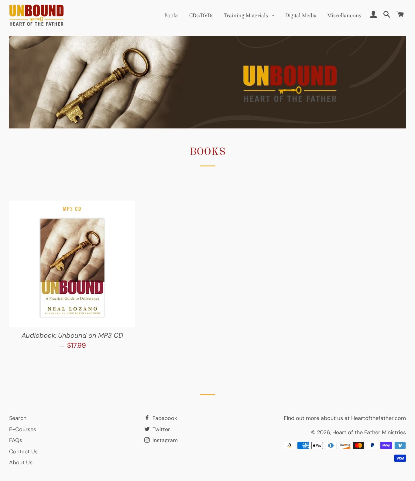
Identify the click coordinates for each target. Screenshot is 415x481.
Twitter (160, 429)
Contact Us (23, 451)
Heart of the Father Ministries (369, 432)
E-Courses (22, 429)
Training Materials (246, 15)
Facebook (164, 418)
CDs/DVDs (201, 15)
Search (17, 418)
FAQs (15, 440)
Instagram (164, 440)
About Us (21, 462)
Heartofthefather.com (378, 418)
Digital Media (301, 15)
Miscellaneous (344, 15)
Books (171, 15)
